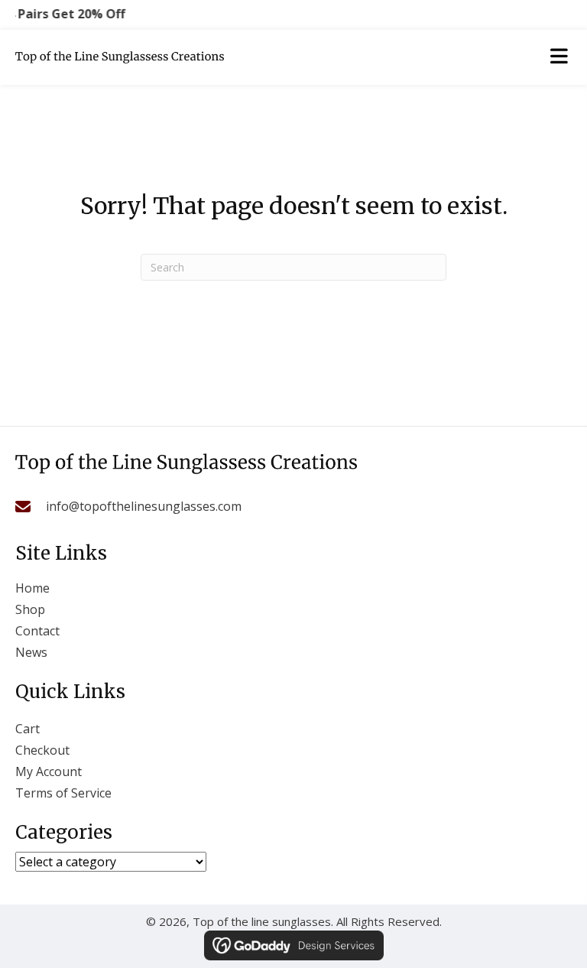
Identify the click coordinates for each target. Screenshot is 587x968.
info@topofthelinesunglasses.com (144, 506)
